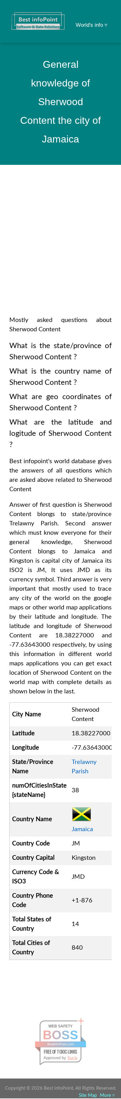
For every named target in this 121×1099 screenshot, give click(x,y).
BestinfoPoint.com (60, 1044)
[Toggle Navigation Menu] (104, 13)
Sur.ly (72, 1057)
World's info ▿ (91, 25)
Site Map (88, 1095)
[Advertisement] (60, 248)
